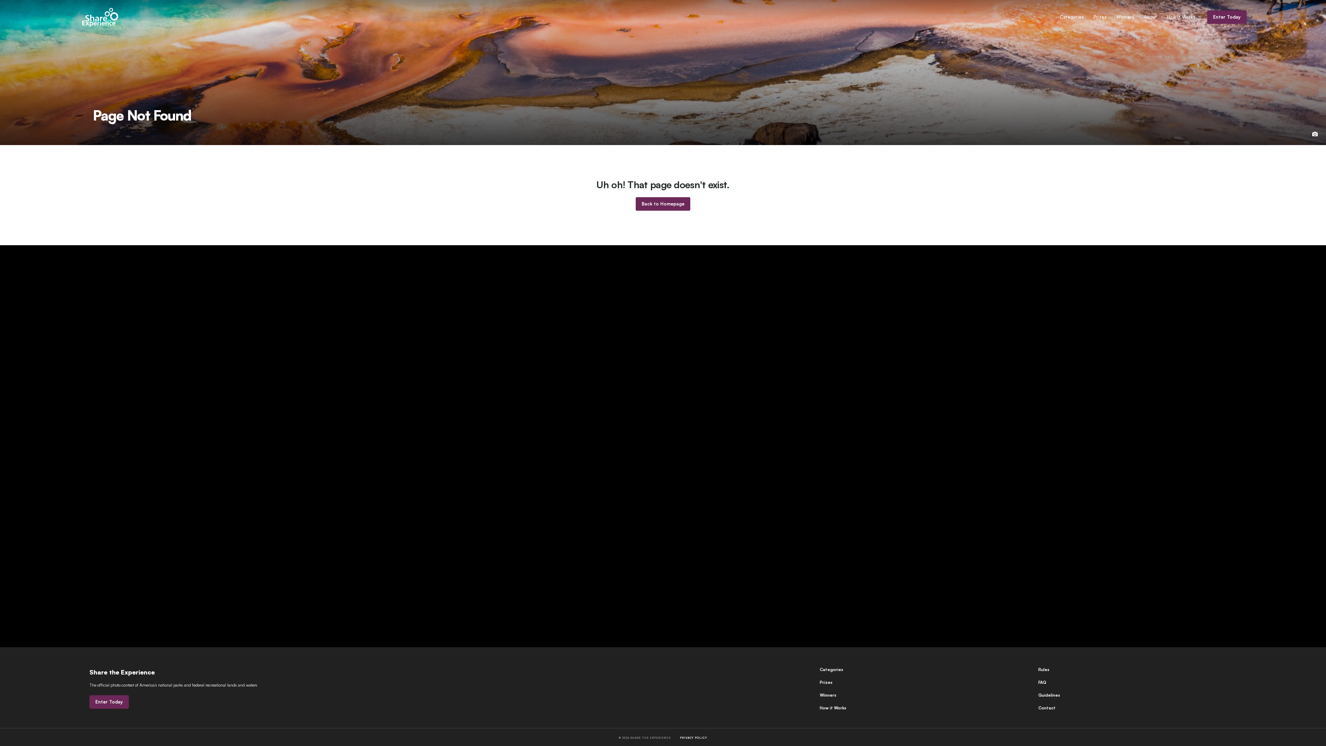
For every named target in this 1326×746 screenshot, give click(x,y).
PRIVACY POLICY (693, 737)
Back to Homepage (663, 204)
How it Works (833, 707)
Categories (1072, 17)
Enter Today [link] (1227, 17)
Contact (1047, 707)
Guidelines (1049, 695)
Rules (1043, 669)
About (1150, 17)
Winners (1125, 17)
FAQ (1042, 682)
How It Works (1181, 17)
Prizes (1100, 17)
